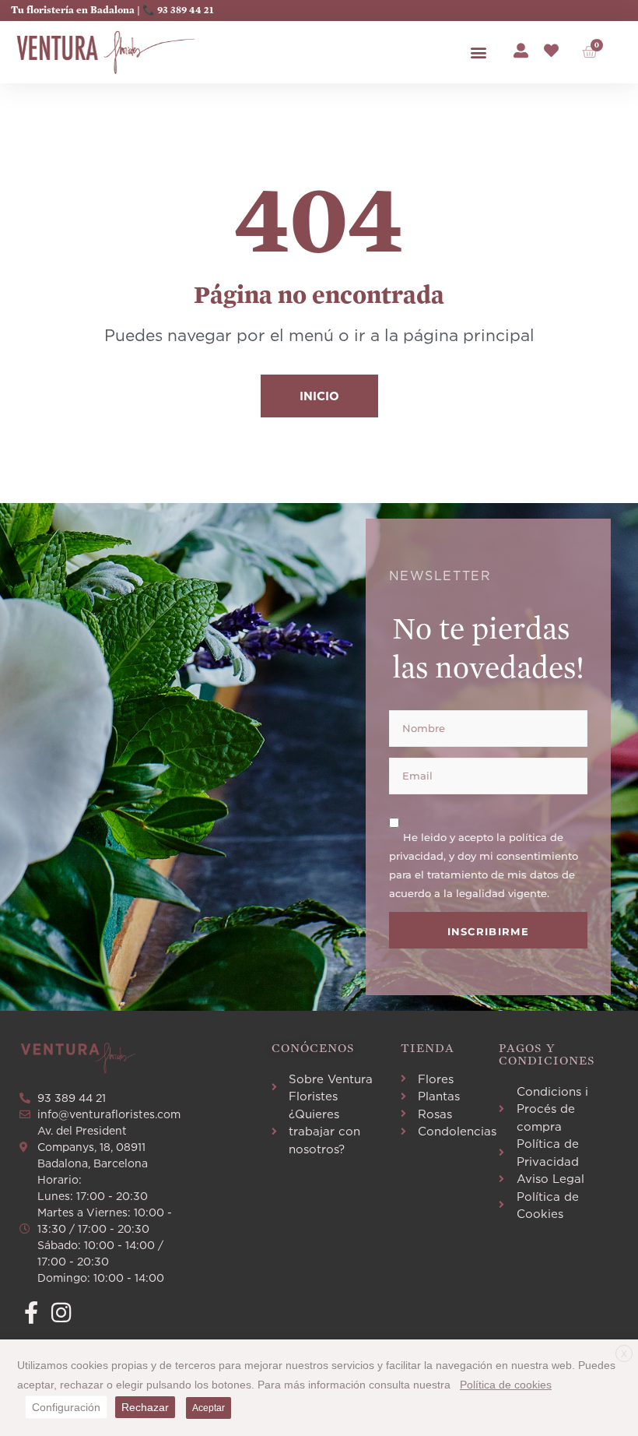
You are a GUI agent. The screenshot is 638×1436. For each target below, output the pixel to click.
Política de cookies (506, 1384)
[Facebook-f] (30, 1312)
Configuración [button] (66, 1407)
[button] (478, 52)
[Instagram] (61, 1312)
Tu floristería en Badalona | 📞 (84, 10)
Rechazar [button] (145, 1407)
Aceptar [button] (208, 1408)
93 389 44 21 (185, 10)
